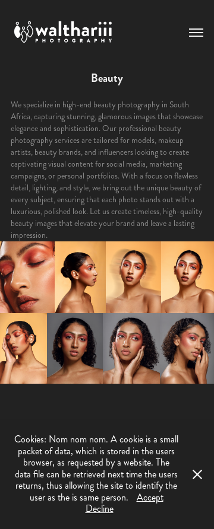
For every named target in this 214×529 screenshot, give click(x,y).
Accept (150, 497)
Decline (100, 508)
